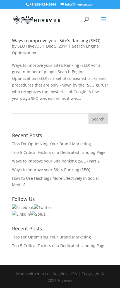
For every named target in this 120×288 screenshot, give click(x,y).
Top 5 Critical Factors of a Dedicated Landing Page (58, 152)
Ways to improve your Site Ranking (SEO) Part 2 (56, 161)
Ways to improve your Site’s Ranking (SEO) (56, 41)
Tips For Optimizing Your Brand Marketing (51, 143)
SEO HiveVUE (30, 46)
